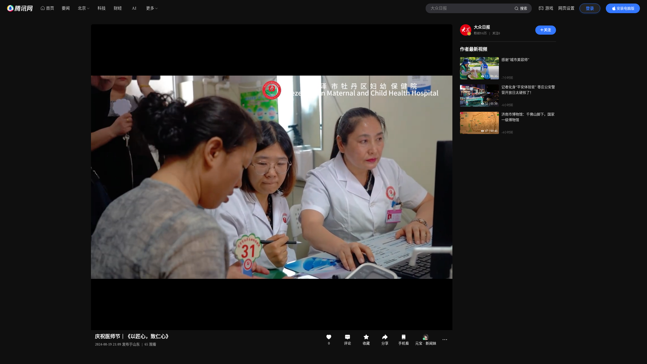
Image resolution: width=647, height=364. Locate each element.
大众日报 (482, 27)
